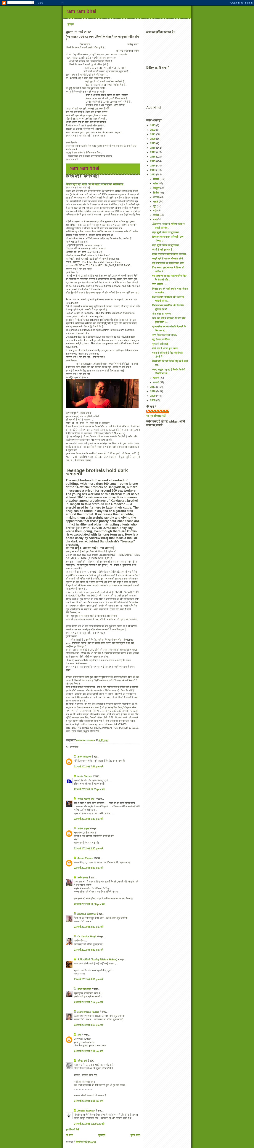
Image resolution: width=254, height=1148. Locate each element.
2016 (153, 156)
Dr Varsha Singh (86, 936)
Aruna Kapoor (85, 858)
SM (79, 1034)
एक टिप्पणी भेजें (72, 1129)
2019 (153, 143)
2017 (153, 152)
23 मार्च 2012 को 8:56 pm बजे (88, 1025)
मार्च (155, 219)
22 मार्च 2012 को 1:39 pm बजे (88, 818)
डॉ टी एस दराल (84, 989)
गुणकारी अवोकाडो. (160, 343)
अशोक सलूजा (83, 828)
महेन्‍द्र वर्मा (82, 1060)
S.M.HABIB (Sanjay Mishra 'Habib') (97, 959)
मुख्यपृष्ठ (101, 1135)
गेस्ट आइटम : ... (159, 284)
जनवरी (156, 382)
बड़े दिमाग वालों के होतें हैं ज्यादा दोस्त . (169, 263)
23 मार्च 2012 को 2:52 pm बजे (88, 926)
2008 (153, 400)
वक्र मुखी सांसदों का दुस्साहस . (166, 232)
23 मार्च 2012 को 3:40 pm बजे (88, 949)
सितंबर (156, 192)
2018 (153, 147)
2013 (153, 170)
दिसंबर (156, 179)
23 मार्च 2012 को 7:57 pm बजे (88, 1002)
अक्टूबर (156, 188)
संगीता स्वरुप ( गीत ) (86, 799)
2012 (153, 174)
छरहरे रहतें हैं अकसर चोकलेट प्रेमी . (168, 258)
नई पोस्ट (69, 1135)
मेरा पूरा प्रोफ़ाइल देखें (155, 415)
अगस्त (156, 197)
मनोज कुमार (82, 877)
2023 (153, 125)
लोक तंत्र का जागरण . (162, 313)
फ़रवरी (156, 378)
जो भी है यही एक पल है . (162, 249)
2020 (153, 138)
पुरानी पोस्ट (135, 1135)
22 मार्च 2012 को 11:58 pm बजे (89, 904)
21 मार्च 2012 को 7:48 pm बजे (88, 766)
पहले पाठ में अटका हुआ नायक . (165, 348)
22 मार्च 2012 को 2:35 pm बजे (88, 848)
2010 (153, 391)
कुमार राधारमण (84, 756)
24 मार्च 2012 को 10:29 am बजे (89, 1123)
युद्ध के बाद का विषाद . (161, 339)
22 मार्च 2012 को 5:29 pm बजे (88, 867)
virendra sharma (159, 411)
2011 (153, 386)
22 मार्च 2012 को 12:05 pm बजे (89, 789)
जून (155, 206)
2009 (153, 395)
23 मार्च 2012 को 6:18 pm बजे (88, 979)
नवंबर (156, 183)
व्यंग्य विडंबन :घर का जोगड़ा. (164, 335)
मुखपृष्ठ (70, 24)
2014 (153, 165)
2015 (153, 161)
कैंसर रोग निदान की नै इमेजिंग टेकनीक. (169, 254)
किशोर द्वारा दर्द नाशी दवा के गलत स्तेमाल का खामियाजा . (95, 184)
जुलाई (156, 201)
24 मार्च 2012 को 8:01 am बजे (88, 1101)
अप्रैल (156, 215)
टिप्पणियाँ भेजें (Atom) (86, 1142)
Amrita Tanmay (86, 1110)
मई (154, 210)
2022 (153, 129)
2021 (153, 134)
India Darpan (84, 776)
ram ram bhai (81, 11)
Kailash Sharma (86, 913)
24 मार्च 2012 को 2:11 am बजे (88, 1051)
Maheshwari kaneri (88, 1011)
